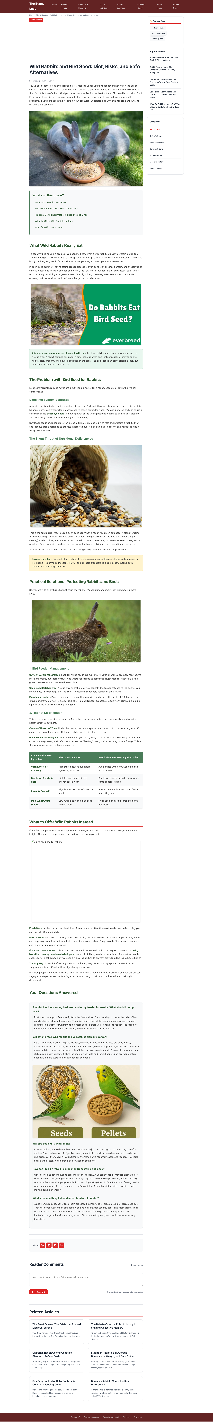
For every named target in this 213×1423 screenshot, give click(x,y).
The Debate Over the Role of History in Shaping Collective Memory (113, 1326)
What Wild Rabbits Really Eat (50, 202)
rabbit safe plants (158, 33)
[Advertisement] (86, 42)
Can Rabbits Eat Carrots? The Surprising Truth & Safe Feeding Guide (164, 82)
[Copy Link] (61, 1245)
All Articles (138, 1417)
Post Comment (38, 1292)
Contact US (75, 1417)
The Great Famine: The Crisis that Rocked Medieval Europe (56, 1326)
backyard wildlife (158, 28)
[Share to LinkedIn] (49, 1245)
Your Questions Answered (49, 227)
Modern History (159, 6)
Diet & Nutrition (103, 6)
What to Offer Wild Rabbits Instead (54, 221)
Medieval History (141, 6)
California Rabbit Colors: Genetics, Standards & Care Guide (52, 1354)
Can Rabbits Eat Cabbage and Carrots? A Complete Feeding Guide (163, 94)
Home (54, 4)
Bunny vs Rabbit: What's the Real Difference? (110, 1383)
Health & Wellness (121, 6)
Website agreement (111, 1417)
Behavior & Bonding (83, 6)
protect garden (157, 39)
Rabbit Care (176, 6)
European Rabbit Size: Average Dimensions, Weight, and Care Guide (112, 1354)
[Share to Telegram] (55, 1245)
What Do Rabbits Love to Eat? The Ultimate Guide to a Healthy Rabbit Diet (165, 107)
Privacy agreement (91, 1417)
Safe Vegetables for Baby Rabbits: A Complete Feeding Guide (53, 1383)
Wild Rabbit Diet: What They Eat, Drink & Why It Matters (164, 58)
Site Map (126, 1417)
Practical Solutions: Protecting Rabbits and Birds (61, 215)
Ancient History (64, 6)
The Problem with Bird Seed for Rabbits (56, 208)
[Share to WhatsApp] (42, 1245)
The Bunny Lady (36, 6)
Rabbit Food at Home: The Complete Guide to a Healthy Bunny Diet (162, 70)
